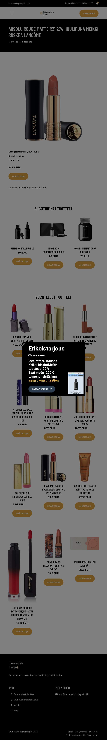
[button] (41, 389)
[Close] (23, 344)
